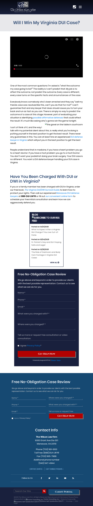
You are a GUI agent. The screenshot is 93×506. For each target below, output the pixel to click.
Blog (35, 214)
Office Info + (36, 469)
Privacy (53, 360)
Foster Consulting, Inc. (51, 499)
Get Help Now (46, 353)
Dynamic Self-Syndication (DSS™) (51, 501)
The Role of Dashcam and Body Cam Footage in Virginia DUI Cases (45, 255)
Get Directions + (55, 469)
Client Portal (64, 491)
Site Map (69, 501)
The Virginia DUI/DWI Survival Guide (41, 189)
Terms (58, 360)
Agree (30, 345)
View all (53, 262)
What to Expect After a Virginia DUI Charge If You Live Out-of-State (45, 232)
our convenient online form (59, 196)
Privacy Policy (33, 345)
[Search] (44, 491)
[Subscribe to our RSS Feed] (46, 220)
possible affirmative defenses (48, 117)
